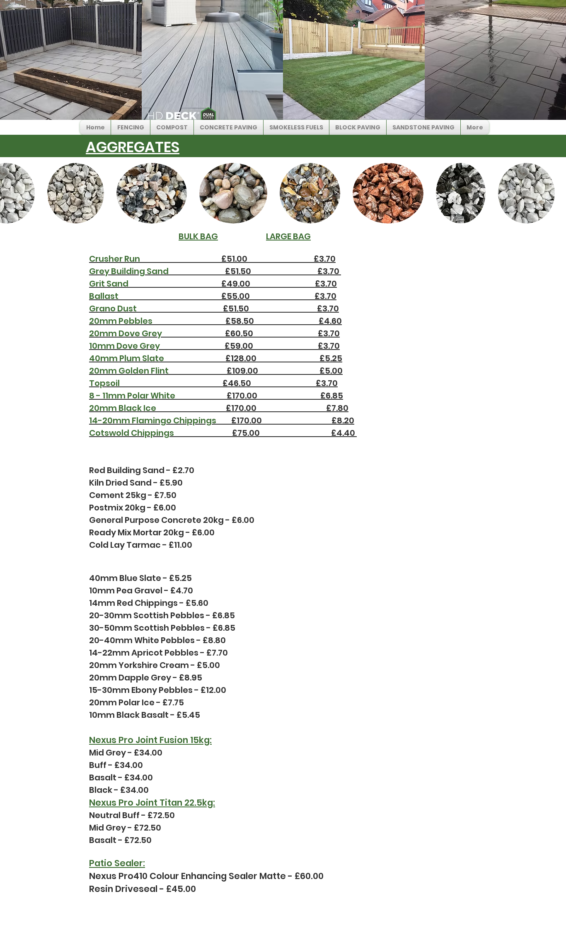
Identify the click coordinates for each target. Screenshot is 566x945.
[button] (130, 127)
